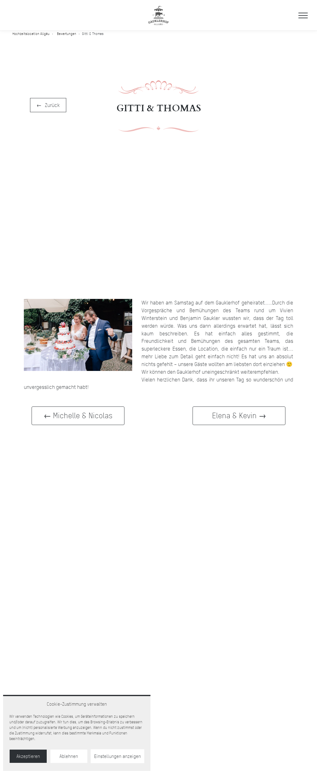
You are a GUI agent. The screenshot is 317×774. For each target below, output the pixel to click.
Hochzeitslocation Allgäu (31, 34)
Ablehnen (68, 756)
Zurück (52, 105)
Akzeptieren (28, 756)
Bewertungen (66, 34)
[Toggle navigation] (303, 15)
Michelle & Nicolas (82, 415)
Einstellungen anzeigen (117, 756)
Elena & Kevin (234, 415)
